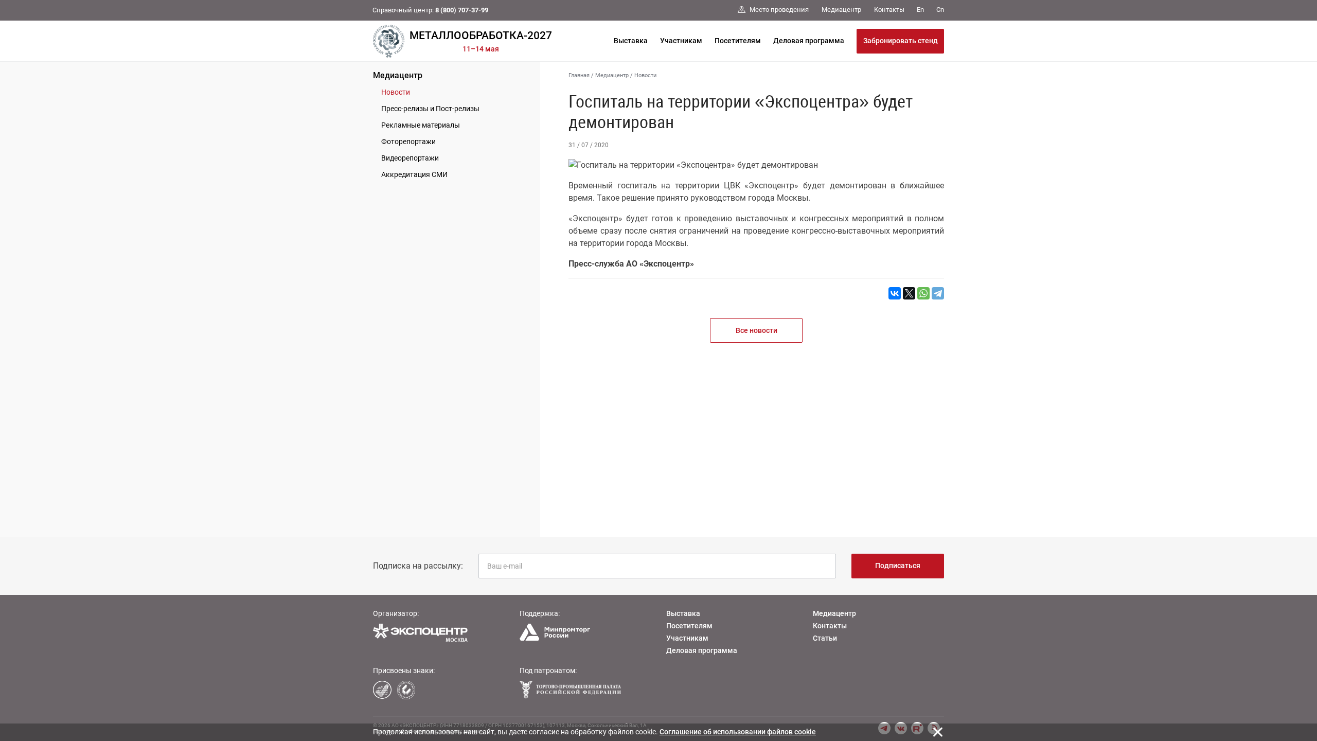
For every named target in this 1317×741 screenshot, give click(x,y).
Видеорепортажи (410, 158)
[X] (909, 293)
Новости (395, 92)
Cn (940, 9)
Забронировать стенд (900, 41)
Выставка (631, 41)
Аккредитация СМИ (414, 174)
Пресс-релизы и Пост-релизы (430, 108)
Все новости (756, 330)
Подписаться (897, 565)
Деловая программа (808, 41)
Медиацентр (397, 75)
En (920, 9)
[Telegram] (938, 293)
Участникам (681, 41)
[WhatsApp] (923, 293)
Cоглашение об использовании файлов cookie (738, 732)
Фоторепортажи (408, 141)
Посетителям (738, 41)
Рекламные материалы (420, 125)
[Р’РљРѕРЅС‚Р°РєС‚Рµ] (894, 293)
